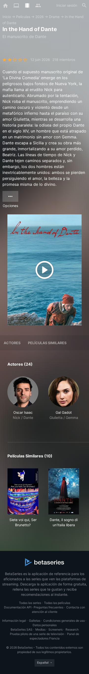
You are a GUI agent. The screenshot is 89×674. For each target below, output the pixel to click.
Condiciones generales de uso (64, 620)
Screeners (55, 629)
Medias (40, 629)
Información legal (14, 620)
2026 (39, 17)
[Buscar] (84, 5)
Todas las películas (57, 603)
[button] (22, 403)
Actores (12, 343)
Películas (23, 17)
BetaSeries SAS (21, 629)
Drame (54, 17)
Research (72, 629)
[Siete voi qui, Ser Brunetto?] (22, 491)
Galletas (34, 620)
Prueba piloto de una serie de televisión (37, 634)
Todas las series (30, 603)
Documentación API (17, 607)
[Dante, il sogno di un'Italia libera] (63, 491)
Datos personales (45, 625)
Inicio (6, 17)
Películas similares (47, 343)
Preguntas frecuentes (48, 607)
